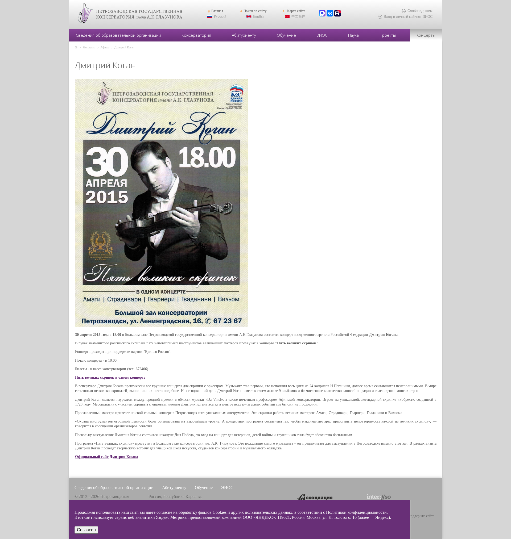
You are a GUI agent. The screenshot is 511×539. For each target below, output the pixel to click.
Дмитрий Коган (124, 47)
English (258, 16)
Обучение (286, 35)
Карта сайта (296, 11)
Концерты (426, 35)
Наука (353, 35)
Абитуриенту (244, 35)
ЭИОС (322, 35)
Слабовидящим (419, 11)
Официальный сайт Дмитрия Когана (106, 457)
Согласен (86, 530)
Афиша (104, 47)
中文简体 (298, 16)
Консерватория (196, 35)
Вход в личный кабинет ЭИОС (408, 17)
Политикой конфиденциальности (356, 512)
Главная (217, 11)
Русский (220, 16)
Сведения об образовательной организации (118, 35)
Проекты (388, 35)
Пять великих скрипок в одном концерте (110, 377)
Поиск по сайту (255, 11)
